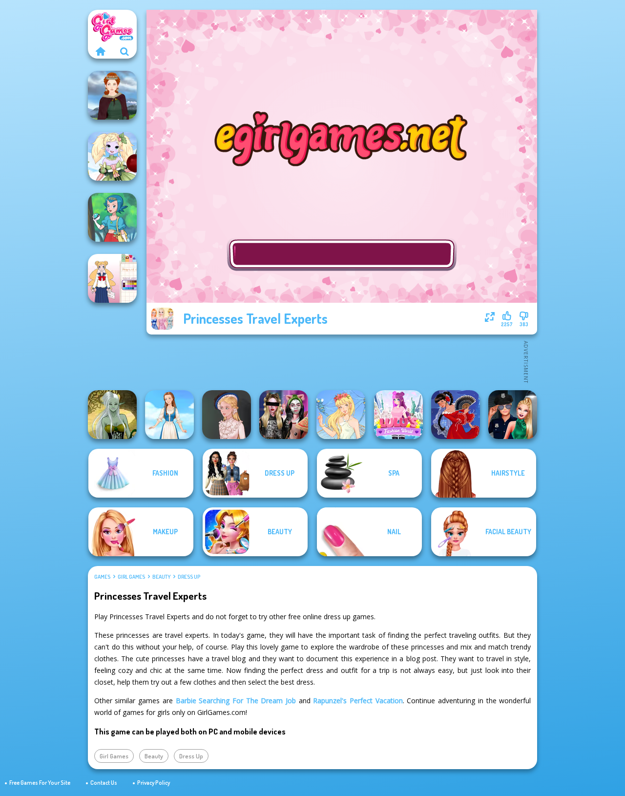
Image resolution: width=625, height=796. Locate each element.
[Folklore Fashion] (169, 414)
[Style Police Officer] (512, 414)
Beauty (161, 576)
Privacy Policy (153, 782)
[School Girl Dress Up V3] (112, 278)
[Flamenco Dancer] (455, 414)
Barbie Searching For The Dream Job (236, 700)
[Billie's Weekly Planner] (283, 414)
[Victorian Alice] (226, 414)
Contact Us (103, 782)
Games (102, 576)
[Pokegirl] (112, 217)
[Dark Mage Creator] (112, 414)
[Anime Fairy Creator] (112, 156)
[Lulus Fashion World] (398, 414)
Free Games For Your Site (39, 782)
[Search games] (124, 51)
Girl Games (131, 576)
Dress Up (189, 576)
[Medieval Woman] (112, 95)
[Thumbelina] (340, 414)
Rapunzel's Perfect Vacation (357, 700)
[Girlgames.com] (100, 51)
